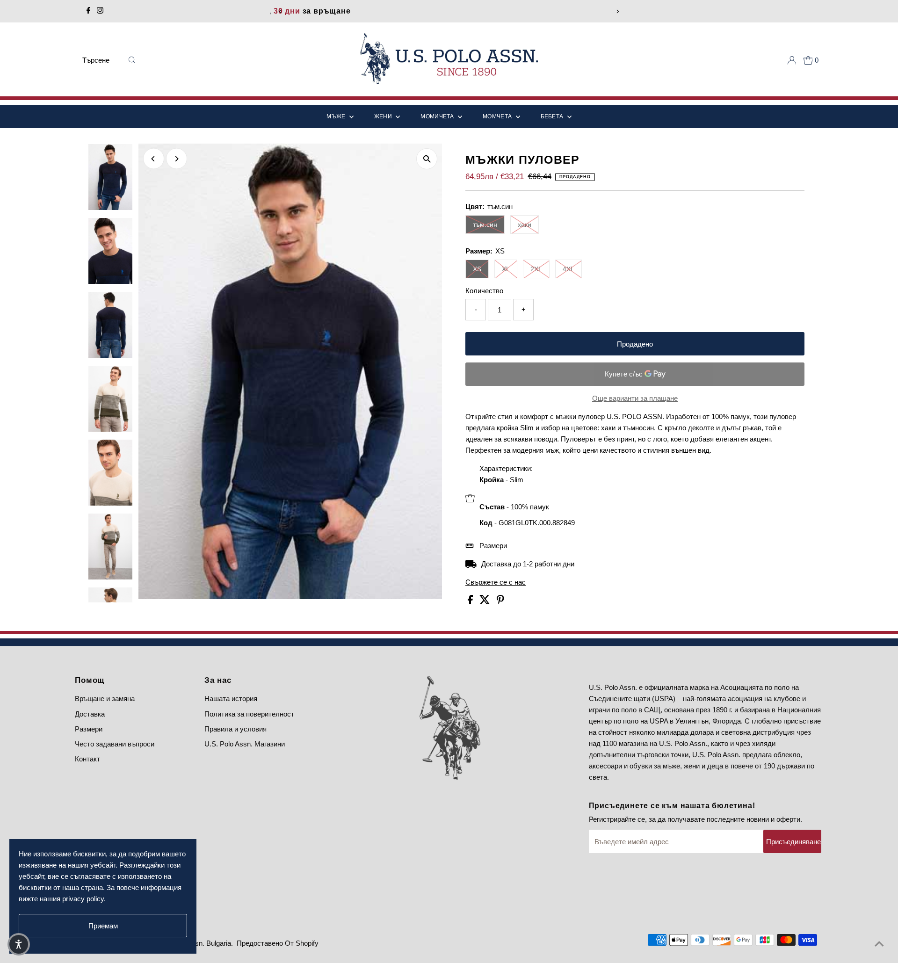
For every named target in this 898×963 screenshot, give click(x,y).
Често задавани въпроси (114, 744)
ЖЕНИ (384, 116)
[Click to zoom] (426, 158)
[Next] (617, 11)
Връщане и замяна (105, 698)
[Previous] (280, 11)
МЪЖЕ (336, 116)
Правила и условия (235, 729)
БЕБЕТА (553, 116)
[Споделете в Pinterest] (500, 602)
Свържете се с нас (495, 582)
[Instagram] (100, 11)
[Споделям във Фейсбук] (471, 602)
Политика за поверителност (249, 714)
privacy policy (83, 899)
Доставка (90, 714)
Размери (493, 546)
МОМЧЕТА (498, 116)
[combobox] (101, 60)
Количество (484, 291)
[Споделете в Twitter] (485, 602)
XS (477, 269)
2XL (536, 269)
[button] (18, 944)
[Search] (132, 60)
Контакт (87, 759)
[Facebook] (88, 11)
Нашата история (230, 698)
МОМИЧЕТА (438, 116)
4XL (568, 269)
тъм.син (485, 224)
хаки (524, 224)
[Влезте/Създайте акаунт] (792, 60)
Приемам (103, 926)
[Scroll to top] (879, 944)
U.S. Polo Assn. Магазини (244, 744)
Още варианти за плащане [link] (635, 398)
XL (506, 269)
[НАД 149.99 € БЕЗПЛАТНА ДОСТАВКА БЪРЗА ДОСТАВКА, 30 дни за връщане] (449, 11)
